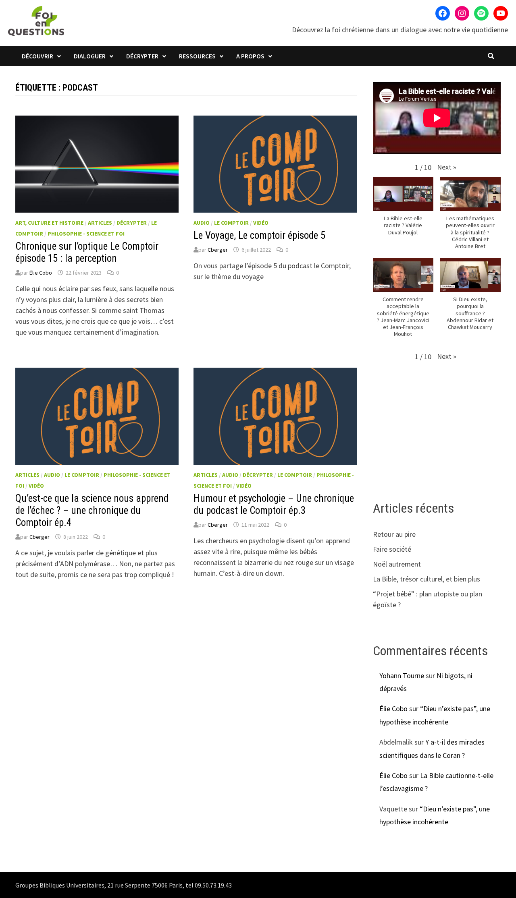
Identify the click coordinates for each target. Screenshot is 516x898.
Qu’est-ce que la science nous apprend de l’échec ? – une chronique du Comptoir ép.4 (92, 510)
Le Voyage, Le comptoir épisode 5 (259, 235)
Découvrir (37, 56)
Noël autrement (397, 564)
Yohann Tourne (401, 675)
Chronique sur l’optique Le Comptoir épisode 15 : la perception (86, 252)
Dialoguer (90, 56)
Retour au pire (394, 534)
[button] (446, 166)
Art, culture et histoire (49, 222)
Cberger (218, 249)
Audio (202, 222)
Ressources (197, 56)
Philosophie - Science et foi (86, 233)
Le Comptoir (231, 222)
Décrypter (142, 56)
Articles (100, 222)
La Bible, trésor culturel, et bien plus (426, 578)
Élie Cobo (40, 272)
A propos (250, 56)
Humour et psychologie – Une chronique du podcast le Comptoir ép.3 (274, 504)
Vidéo (260, 222)
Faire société (392, 549)
